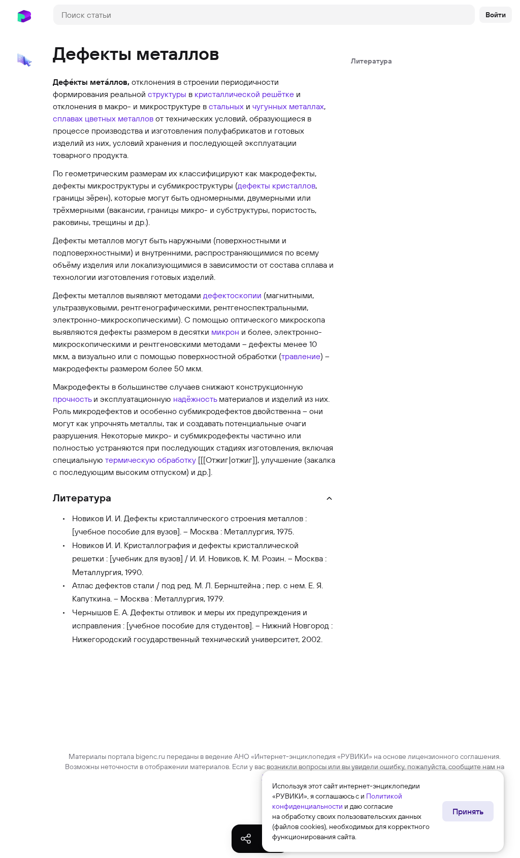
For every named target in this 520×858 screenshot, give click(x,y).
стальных (226, 106)
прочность (72, 399)
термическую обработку (150, 460)
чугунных (269, 106)
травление (300, 356)
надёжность (195, 399)
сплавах (68, 118)
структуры (167, 94)
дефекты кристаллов (276, 185)
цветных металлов (119, 118)
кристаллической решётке (244, 94)
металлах (306, 106)
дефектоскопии (232, 295)
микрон (225, 332)
